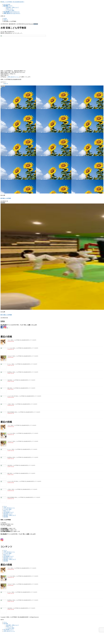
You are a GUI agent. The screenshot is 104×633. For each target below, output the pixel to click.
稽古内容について (7, 513)
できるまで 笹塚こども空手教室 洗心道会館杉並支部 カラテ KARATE (22, 356)
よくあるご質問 (10, 10)
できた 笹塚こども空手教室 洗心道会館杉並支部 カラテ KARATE (21, 340)
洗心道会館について (8, 512)
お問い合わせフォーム (13, 76)
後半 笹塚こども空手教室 (6, 198)
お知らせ (35, 24)
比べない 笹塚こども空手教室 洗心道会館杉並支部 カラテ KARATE (22, 364)
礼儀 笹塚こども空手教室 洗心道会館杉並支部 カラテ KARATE (21, 380)
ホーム (5, 506)
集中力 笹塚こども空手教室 (6, 314)
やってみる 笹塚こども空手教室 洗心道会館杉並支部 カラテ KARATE (22, 348)
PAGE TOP (100, 612)
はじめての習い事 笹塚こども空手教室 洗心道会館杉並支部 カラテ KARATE (24, 396)
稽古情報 (5, 516)
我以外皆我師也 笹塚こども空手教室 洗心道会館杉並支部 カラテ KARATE (23, 412)
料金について (9, 8)
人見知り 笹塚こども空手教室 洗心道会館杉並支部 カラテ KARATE (22, 404)
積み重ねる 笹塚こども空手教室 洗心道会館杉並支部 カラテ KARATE (22, 372)
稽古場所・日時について (12, 7)
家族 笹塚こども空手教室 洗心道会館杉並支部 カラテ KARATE (21, 388)
